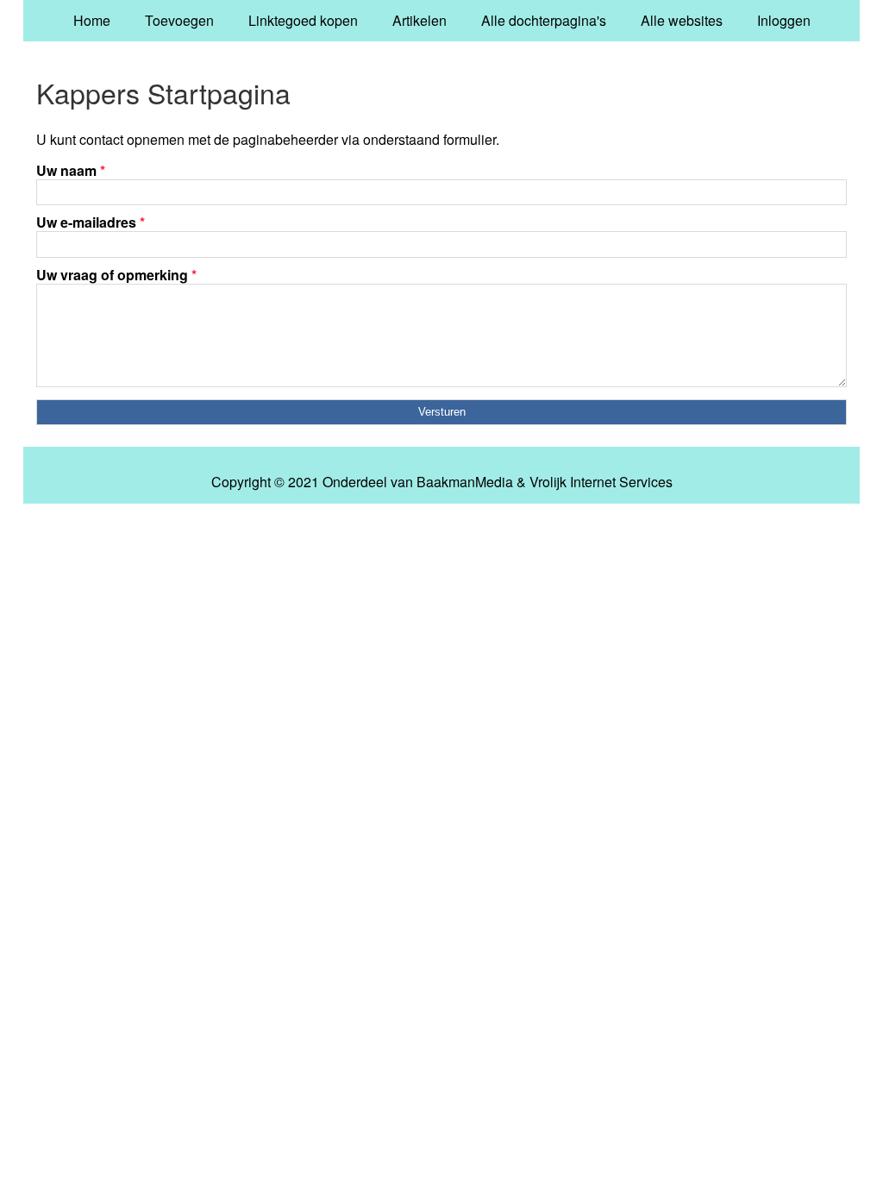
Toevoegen (179, 20)
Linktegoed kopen (303, 20)
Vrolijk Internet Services (601, 482)
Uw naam (70, 170)
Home (91, 20)
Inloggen (784, 20)
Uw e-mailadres (90, 222)
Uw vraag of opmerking (116, 275)
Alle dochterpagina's (543, 20)
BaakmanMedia (464, 482)
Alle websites (682, 20)
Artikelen (419, 20)
